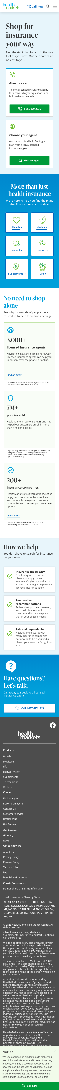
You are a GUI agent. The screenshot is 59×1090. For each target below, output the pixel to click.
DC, (31, 902)
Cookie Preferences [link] (14, 883)
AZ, (14, 902)
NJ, (28, 909)
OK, (52, 909)
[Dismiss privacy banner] (55, 1050)
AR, (9, 902)
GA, (43, 902)
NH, (24, 909)
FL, (39, 902)
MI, (38, 905)
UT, (34, 913)
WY (10, 916)
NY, (42, 909)
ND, (15, 909)
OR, (6, 913)
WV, (6, 916)
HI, (47, 902)
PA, (10, 913)
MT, (6, 909)
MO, (47, 905)
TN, (26, 913)
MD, (28, 905)
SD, (21, 913)
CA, (18, 902)
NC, (10, 909)
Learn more (13, 515)
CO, (22, 902)
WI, (51, 913)
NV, (38, 909)
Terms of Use (38, 1073)
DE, (35, 902)
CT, (26, 902)
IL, (8, 905)
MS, (53, 905)
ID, (5, 905)
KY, (20, 905)
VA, (38, 913)
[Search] (47, 6)
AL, (5, 902)
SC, (17, 913)
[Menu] (54, 6)
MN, (42, 905)
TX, (30, 913)
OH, (47, 909)
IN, (12, 905)
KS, (16, 905)
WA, (47, 913)
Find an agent (14, 375)
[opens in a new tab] (53, 727)
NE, (20, 909)
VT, (42, 913)
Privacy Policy (17, 1073)
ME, (33, 905)
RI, (13, 913)
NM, (33, 909)
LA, (24, 905)
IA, (50, 902)
